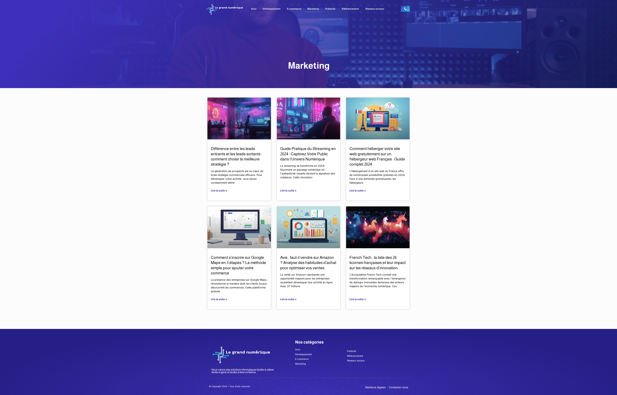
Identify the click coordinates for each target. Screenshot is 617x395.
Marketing (313, 8)
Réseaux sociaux (374, 8)
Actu (253, 8)
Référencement (350, 8)
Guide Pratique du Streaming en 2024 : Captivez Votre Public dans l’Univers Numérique (308, 153)
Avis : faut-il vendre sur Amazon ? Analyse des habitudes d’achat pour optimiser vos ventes (308, 262)
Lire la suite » (219, 190)
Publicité (330, 8)
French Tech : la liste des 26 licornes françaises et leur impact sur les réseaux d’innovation (377, 262)
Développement (272, 8)
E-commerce (294, 8)
